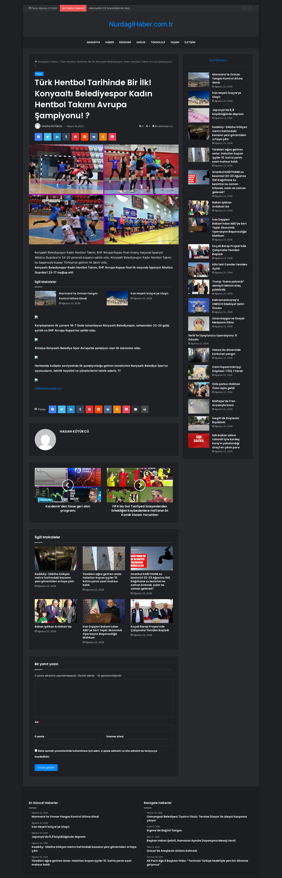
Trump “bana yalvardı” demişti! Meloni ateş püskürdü (228, 286)
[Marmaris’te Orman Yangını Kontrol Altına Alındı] (45, 298)
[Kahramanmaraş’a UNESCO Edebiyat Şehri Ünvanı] (198, 305)
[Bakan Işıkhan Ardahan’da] (56, 611)
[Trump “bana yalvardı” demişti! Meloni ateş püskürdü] (198, 287)
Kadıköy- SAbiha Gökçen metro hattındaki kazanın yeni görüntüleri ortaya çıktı (54, 577)
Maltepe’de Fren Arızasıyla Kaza (223, 403)
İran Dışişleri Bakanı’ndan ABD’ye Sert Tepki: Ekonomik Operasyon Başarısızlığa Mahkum (102, 632)
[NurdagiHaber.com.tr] (141, 24)
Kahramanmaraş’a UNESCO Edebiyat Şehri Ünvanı (228, 304)
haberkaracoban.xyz (48, 388)
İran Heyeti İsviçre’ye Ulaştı (149, 293)
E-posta (40, 736)
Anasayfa (93, 42)
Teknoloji (158, 42)
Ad (37, 722)
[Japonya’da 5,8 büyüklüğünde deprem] (198, 115)
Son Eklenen (217, 60)
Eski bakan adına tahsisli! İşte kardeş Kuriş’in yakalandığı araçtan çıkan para (226, 441)
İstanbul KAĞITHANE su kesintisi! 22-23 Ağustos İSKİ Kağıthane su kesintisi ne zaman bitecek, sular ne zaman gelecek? (150, 581)
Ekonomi (125, 42)
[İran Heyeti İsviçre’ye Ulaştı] (117, 298)
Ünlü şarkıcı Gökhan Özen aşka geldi (226, 386)
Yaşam (174, 42)
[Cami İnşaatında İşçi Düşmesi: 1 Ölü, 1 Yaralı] (198, 372)
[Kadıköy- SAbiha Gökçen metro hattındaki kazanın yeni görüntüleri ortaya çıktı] (56, 558)
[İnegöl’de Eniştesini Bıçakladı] (198, 423)
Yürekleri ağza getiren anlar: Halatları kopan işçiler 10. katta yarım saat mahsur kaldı (102, 579)
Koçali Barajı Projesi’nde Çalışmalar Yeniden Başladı (150, 628)
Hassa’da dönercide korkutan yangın (226, 352)
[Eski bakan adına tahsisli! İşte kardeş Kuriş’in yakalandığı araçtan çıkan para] (198, 440)
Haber (109, 42)
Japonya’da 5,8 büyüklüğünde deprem (111, 8)
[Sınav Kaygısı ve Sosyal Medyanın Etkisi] (198, 323)
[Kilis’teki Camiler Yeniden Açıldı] (198, 270)
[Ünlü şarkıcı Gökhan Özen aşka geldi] (198, 389)
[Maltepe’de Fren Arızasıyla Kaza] (198, 406)
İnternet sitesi (115, 736)
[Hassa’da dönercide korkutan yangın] (198, 355)
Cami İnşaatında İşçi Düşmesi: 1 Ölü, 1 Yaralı (227, 369)
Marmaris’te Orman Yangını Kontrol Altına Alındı (227, 78)
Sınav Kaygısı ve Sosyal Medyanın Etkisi (228, 320)
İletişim (190, 42)
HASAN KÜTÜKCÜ (52, 126)
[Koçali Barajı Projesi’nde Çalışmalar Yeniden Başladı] (152, 611)
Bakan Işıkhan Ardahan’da (53, 627)
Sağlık (140, 42)
